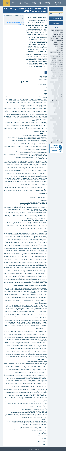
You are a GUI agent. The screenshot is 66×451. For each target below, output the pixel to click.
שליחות (61, 134)
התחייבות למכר (59, 68)
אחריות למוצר (56, 32)
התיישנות (53, 68)
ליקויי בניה (60, 80)
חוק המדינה (60, 72)
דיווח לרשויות (53, 40)
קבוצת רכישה (53, 120)
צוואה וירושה (60, 120)
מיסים (58, 86)
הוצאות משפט (60, 50)
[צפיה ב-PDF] (45, 72)
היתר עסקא (60, 54)
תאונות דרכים (60, 136)
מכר (55, 86)
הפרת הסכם (54, 62)
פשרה (61, 118)
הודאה (56, 46)
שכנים (55, 132)
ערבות (61, 108)
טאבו (54, 76)
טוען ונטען (60, 78)
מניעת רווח (60, 92)
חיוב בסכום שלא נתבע (58, 74)
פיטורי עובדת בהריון (58, 112)
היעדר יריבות (53, 52)
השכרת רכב (60, 66)
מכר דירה (61, 88)
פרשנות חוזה (53, 116)
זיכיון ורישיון (60, 70)
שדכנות (61, 126)
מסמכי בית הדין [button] (48, 3)
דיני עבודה (55, 44)
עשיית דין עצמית (59, 110)
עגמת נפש (60, 106)
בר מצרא (54, 36)
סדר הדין (61, 102)
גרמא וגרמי (53, 38)
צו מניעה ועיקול (55, 118)
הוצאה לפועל (60, 48)
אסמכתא (61, 34)
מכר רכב (56, 88)
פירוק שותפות (60, 116)
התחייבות (55, 66)
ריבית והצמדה (60, 124)
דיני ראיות (61, 46)
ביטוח (54, 34)
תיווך (58, 140)
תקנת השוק (60, 142)
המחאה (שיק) (54, 58)
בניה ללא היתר (60, 36)
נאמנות (61, 100)
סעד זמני (56, 104)
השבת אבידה (53, 64)
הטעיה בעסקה (60, 52)
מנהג (56, 90)
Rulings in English (59, 30)
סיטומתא (56, 102)
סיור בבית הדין (26, 3)
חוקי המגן (55, 72)
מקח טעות (55, 94)
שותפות (61, 130)
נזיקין (57, 100)
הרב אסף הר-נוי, (21, 22)
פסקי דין (40, 3)
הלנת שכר (60, 58)
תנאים (55, 140)
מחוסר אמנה (56, 84)
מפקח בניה (54, 92)
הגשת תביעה (7, 3)
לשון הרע (52, 82)
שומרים (61, 128)
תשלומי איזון (54, 142)
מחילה (61, 86)
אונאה (61, 32)
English (13, 2)
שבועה (54, 124)
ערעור (58, 108)
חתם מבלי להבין (59, 76)
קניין (58, 122)
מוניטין (61, 84)
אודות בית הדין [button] (34, 3)
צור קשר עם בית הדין (56, 18)
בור (57, 34)
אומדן (52, 30)
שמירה (57, 134)
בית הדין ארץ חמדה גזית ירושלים (12, 21)
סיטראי (51, 102)
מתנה (55, 98)
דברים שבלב (60, 40)
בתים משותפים (59, 38)
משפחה (56, 96)
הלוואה (52, 56)
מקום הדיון (60, 94)
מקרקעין (61, 96)
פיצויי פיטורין (60, 114)
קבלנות (61, 122)
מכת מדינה (60, 90)
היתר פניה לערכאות (59, 56)
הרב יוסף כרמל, (15, 22)
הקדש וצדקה (60, 64)
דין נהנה (61, 42)
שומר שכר (56, 126)
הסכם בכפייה (60, 60)
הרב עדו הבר (9, 22)
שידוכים (56, 130)
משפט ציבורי (60, 98)
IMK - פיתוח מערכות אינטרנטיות (33, 449)
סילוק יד (61, 104)
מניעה (53, 90)
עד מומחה (55, 106)
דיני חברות (56, 42)
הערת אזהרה (60, 62)
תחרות (61, 140)
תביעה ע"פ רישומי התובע (57, 138)
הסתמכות (54, 60)
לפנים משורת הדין (59, 82)
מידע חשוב (20, 3)
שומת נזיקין (55, 128)
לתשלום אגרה (56, 23)
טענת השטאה (54, 78)
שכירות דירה (60, 132)
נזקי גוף (53, 100)
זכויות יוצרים (54, 70)
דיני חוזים (61, 44)
